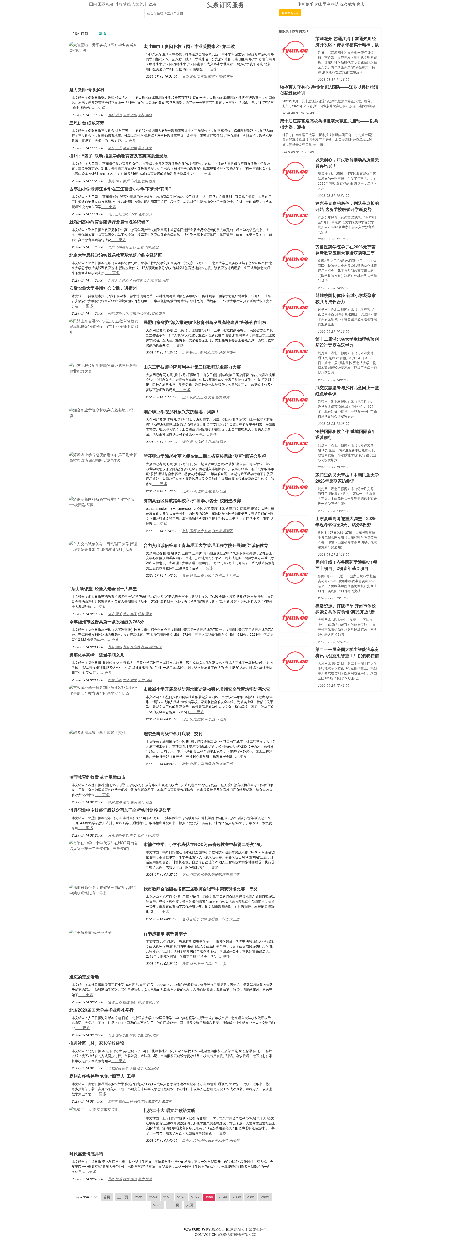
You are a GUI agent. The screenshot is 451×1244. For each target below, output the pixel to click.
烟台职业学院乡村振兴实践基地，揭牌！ (182, 411)
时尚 (118, 4)
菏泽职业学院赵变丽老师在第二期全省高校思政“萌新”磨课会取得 (205, 456)
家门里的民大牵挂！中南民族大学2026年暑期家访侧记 (347, 478)
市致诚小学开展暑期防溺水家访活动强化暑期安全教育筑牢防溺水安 (207, 689)
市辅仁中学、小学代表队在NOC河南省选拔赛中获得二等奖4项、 (204, 844)
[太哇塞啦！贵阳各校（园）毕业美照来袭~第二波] (104, 47)
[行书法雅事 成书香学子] (90, 932)
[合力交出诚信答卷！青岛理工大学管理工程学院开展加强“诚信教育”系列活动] (104, 546)
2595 (167, 1197)
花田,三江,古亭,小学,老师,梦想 (130, 214)
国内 (93, 4)
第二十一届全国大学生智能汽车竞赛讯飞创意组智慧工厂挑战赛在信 (347, 652)
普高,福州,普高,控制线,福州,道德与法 (135, 646)
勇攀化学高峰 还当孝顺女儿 (96, 655)
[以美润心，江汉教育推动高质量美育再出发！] (295, 171)
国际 (101, 4)
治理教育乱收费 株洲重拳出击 (97, 777)
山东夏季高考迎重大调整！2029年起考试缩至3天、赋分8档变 (345, 521)
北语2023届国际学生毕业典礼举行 (101, 1010)
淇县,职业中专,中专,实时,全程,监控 (133, 835)
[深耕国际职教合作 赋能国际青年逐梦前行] (295, 442)
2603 (157, 1205)
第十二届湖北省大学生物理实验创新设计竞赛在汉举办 (347, 342)
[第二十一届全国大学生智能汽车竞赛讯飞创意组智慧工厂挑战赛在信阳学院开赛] (295, 660)
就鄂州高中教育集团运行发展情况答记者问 (109, 222)
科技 (335, 4)
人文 (135, 4)
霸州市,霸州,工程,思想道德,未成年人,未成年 (140, 1101)
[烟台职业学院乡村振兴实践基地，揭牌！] (104, 412)
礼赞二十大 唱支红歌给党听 (169, 1110)
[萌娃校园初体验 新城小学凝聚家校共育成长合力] (295, 306)
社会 (110, 4)
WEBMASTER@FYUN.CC (237, 1234)
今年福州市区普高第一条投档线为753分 (106, 622)
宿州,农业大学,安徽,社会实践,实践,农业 (136, 313)
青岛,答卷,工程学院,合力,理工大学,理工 (210, 575)
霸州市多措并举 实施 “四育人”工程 (102, 1076)
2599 (222, 1197)
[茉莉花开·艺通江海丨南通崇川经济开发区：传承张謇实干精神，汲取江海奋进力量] (295, 50)
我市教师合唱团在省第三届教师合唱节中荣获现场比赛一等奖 (201, 889)
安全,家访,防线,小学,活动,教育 (204, 719)
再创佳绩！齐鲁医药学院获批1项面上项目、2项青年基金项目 (346, 565)
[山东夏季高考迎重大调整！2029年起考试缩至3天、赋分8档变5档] (295, 530)
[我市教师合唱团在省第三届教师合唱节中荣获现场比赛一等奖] (104, 889)
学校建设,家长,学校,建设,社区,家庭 (133, 1068)
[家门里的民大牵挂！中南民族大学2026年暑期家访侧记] (295, 486)
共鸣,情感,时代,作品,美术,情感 (130, 1178)
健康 (152, 4)
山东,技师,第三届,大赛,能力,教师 (205, 397)
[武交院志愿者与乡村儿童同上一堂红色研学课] (295, 399)
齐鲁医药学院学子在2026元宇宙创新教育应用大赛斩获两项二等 (345, 250)
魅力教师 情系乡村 (86, 90)
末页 (190, 1205)
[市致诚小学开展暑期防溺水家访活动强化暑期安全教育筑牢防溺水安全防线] (104, 689)
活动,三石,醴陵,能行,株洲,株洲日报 (133, 1002)
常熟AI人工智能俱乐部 (248, 1229)
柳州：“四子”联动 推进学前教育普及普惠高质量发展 (118, 156)
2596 (181, 1197)
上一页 (122, 1197)
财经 (318, 4)
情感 (127, 4)
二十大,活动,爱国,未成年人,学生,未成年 (210, 1140)
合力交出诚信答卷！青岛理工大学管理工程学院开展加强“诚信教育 (206, 545)
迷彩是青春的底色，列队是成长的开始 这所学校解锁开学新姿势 (347, 206)
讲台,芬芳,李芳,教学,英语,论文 (130, 147)
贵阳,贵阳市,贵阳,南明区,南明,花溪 (207, 76)
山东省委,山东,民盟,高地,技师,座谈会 (209, 352)
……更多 (210, 69)
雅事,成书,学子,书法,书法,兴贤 (204, 963)
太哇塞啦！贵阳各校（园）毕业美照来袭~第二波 (189, 46)
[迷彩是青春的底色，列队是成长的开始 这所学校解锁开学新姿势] (295, 214)
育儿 (360, 4)
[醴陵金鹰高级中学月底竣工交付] (97, 732)
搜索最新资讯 (290, 13)
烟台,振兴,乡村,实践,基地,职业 (204, 441)
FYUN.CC (213, 1229)
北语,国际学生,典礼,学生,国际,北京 (133, 1035)
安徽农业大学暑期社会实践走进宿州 (103, 288)
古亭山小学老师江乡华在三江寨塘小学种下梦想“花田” (120, 189)
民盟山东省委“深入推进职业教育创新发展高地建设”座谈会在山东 (205, 322)
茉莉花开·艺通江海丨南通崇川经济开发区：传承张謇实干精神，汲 (347, 41)
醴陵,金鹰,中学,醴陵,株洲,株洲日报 (207, 763)
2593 (139, 1197)
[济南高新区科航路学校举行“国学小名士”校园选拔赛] (104, 501)
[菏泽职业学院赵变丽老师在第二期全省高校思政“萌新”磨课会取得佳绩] (104, 457)
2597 (195, 1197)
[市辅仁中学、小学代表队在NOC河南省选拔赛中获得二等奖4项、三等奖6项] (104, 845)
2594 (153, 1197)
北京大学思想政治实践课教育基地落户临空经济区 (115, 255)
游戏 (343, 4)
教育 (352, 4)
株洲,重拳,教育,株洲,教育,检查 (130, 802)
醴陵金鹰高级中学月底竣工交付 (173, 733)
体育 (301, 4)
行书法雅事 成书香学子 (165, 933)
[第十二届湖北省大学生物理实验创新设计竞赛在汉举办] (295, 350)
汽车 (144, 4)
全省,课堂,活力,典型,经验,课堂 (130, 613)
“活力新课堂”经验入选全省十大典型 (103, 589)
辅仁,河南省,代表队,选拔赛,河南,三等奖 (210, 874)
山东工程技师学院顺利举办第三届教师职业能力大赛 (192, 367)
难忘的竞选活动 (84, 977)
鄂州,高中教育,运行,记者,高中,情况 (133, 247)
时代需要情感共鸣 (86, 1154)
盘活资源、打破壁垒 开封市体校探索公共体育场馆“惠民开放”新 (345, 609)
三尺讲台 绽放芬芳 (86, 123)
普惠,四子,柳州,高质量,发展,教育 (131, 181)
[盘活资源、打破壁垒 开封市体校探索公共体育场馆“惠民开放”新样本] (295, 617)
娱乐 (309, 4)
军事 (326, 4)
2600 (237, 1197)
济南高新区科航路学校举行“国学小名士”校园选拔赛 (192, 501)
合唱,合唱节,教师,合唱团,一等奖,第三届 (210, 919)
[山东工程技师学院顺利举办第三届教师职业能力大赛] (104, 367)
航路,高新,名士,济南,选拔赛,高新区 (207, 530)
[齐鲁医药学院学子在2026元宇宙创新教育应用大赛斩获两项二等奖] (295, 258)
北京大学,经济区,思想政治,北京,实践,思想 (138, 280)
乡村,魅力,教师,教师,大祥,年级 (130, 114)
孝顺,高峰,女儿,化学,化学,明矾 (130, 679)
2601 (251, 1197)
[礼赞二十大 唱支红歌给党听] (94, 1108)
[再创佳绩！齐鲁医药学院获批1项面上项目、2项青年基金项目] (295, 573)
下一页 (173, 1205)
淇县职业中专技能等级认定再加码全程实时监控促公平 (120, 810)
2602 (265, 1197)
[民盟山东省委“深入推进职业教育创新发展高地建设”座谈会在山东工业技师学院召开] (104, 326)
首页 (106, 1197)
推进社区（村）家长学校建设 (96, 1043)
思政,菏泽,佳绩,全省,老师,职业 (204, 491)
